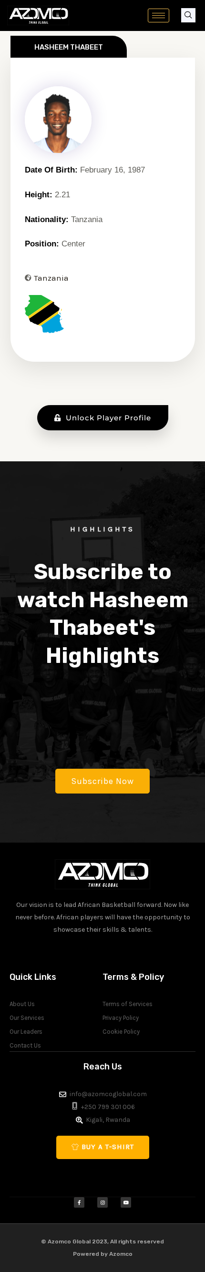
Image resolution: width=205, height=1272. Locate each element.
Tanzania (51, 278)
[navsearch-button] (188, 15)
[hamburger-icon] (158, 15)
